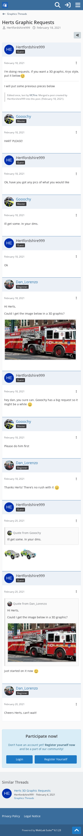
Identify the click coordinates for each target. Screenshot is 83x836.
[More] (76, 63)
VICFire (33, 95)
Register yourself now (60, 745)
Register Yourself (55, 759)
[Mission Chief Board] (5, 5)
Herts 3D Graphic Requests (32, 791)
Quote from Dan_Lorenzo (30, 604)
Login (19, 759)
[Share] (77, 35)
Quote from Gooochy (27, 533)
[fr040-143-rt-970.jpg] (40, 339)
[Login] (68, 5)
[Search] (58, 5)
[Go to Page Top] (76, 830)
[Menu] (78, 5)
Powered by (41, 830)
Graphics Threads (24, 798)
